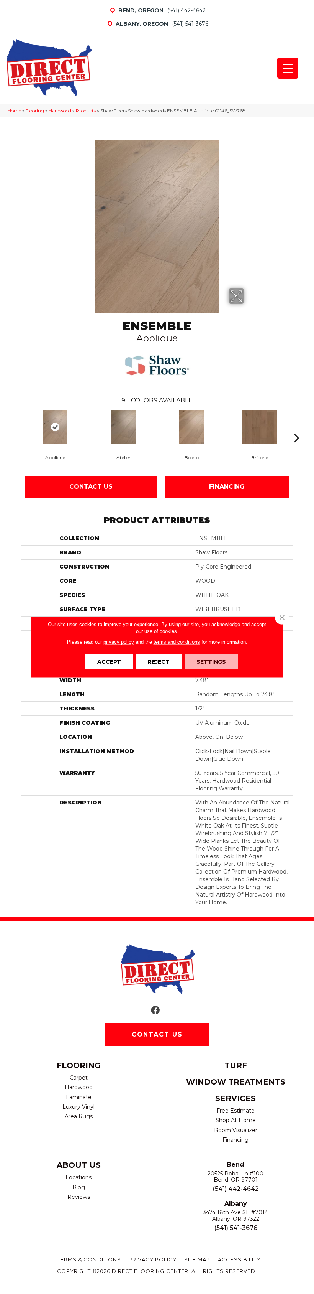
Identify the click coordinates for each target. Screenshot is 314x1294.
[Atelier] (123, 427)
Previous (17, 426)
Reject (159, 661)
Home (14, 111)
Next (297, 426)
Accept (109, 661)
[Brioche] (260, 427)
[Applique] (55, 427)
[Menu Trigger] (287, 68)
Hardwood (60, 111)
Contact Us (91, 486)
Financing (227, 486)
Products (86, 111)
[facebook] (155, 1010)
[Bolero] (191, 427)
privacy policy (118, 642)
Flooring (35, 111)
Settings (211, 661)
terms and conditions (177, 642)
